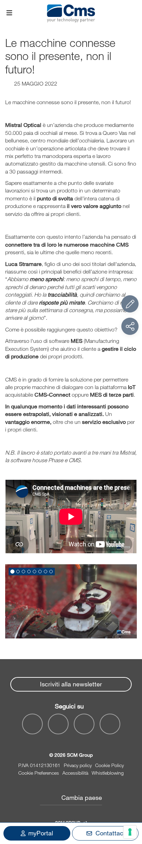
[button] (12, 571)
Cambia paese (81, 797)
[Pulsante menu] (9, 13)
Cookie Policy (109, 765)
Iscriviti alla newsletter (71, 684)
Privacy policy (78, 765)
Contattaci (110, 833)
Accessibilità (75, 773)
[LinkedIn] (58, 724)
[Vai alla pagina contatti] (130, 303)
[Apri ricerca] (133, 13)
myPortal (40, 833)
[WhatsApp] (84, 724)
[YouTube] (32, 724)
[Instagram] (110, 724)
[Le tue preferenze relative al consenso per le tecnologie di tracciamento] (129, 831)
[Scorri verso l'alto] (130, 801)
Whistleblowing (108, 773)
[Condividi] (130, 326)
